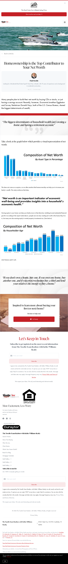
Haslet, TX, (24, 536)
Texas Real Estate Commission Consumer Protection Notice (16, 546)
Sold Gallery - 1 (7, 459)
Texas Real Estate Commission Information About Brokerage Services (18, 543)
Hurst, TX (45, 534)
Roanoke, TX (5, 536)
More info (9, 556)
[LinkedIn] (7, 419)
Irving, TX (47, 536)
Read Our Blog (7, 452)
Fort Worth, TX (18, 536)
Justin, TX (60, 536)
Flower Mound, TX (58, 534)
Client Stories (6, 446)
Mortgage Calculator (8, 456)
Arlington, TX (9, 537)
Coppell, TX (11, 536)
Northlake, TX (54, 536)
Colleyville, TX (7, 534)
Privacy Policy (34, 515)
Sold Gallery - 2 (7, 462)
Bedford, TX (35, 534)
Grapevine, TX (15, 534)
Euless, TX (40, 534)
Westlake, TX (42, 536)
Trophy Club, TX (27, 534)
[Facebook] (3, 419)
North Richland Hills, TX (32, 536)
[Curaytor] (11, 429)
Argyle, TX (50, 534)
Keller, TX (21, 534)
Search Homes (7, 436)
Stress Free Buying (8, 440)
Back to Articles (9, 54)
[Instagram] (10, 419)
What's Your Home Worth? (10, 449)
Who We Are (6, 443)
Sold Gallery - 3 (7, 465)
